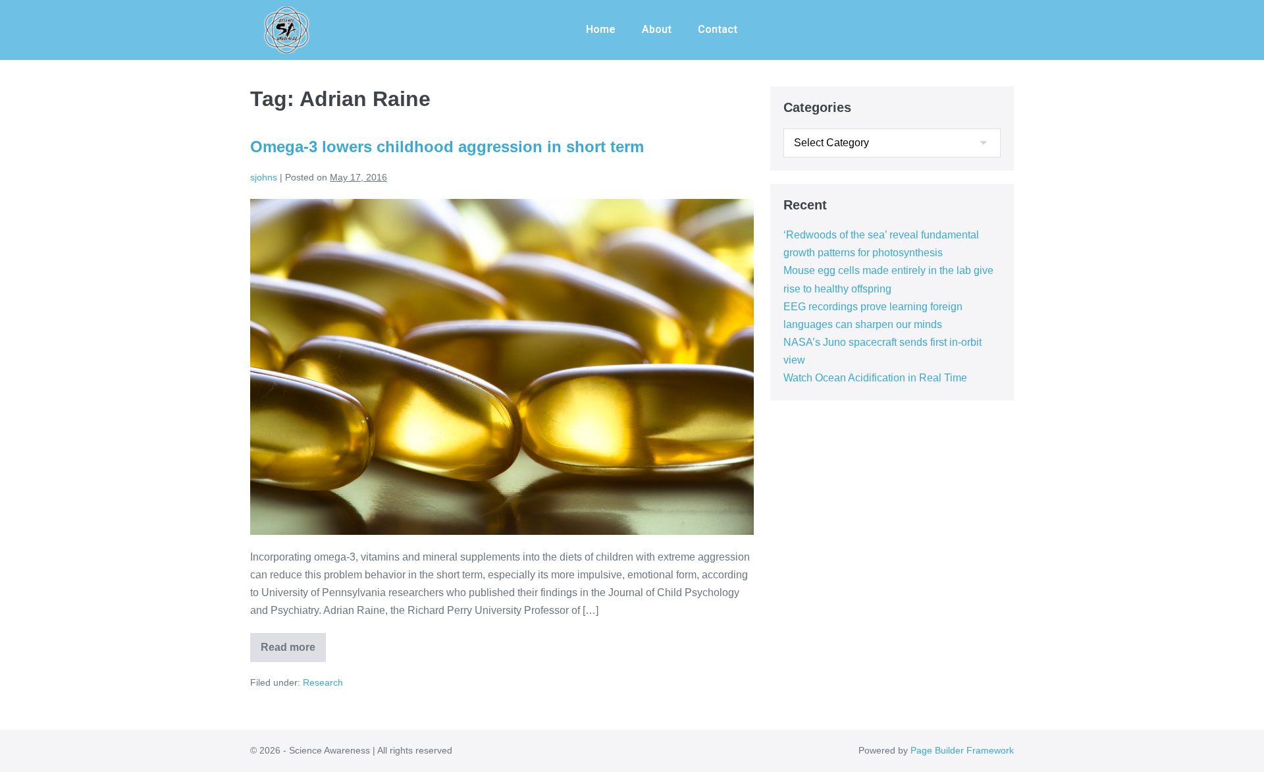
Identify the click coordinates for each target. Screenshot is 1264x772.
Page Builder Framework (962, 750)
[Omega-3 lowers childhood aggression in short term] (502, 367)
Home (601, 29)
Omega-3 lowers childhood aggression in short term (447, 146)
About (657, 29)
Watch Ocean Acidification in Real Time (875, 377)
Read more (293, 643)
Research (323, 682)
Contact (717, 29)
